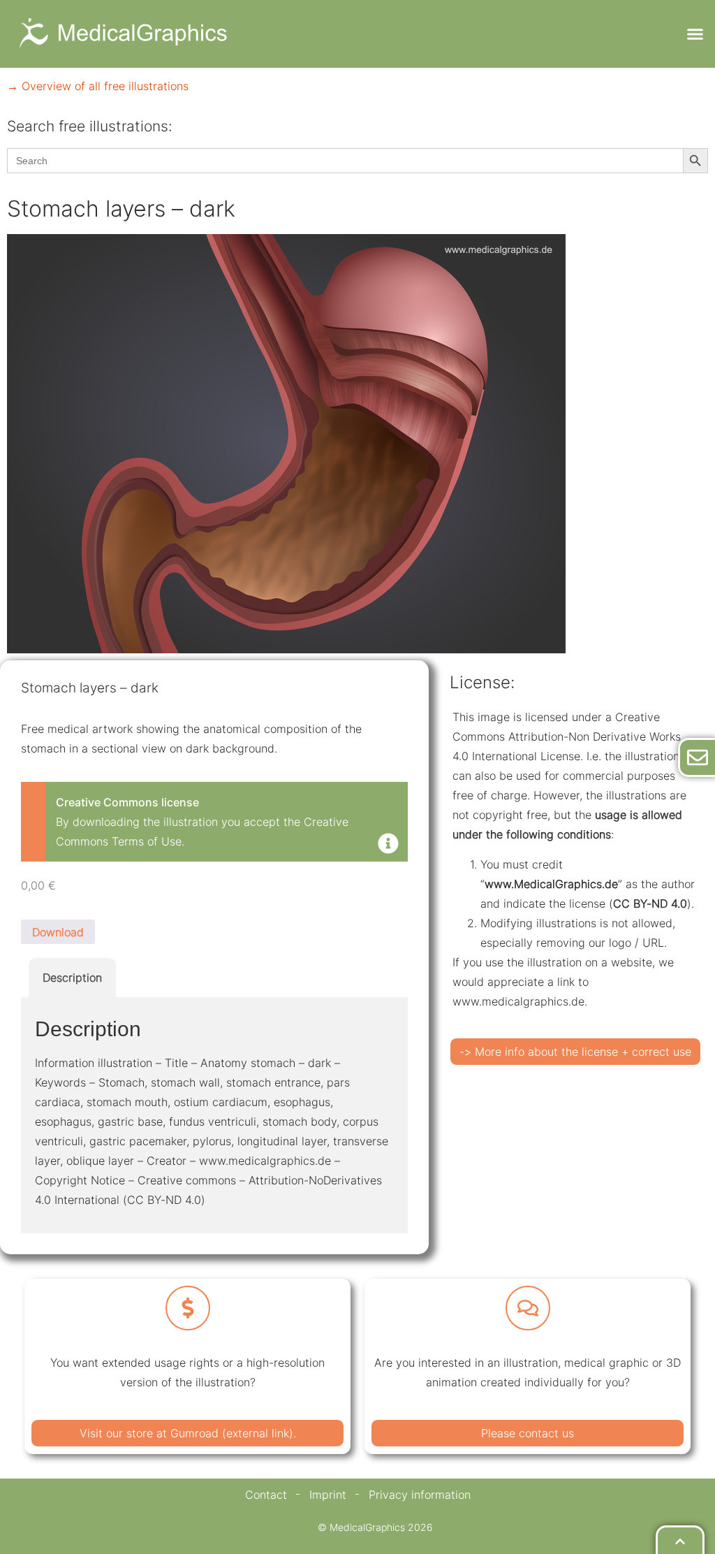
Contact (266, 1495)
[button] (694, 34)
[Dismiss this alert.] (388, 845)
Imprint (327, 1495)
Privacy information (420, 1495)
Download (58, 932)
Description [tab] (72, 978)
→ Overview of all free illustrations (98, 86)
